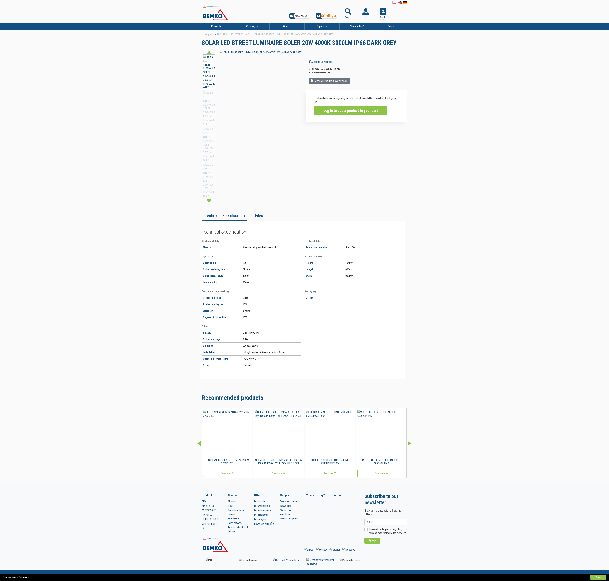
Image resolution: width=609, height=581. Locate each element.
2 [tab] (272, 480)
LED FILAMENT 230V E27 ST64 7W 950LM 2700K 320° (227, 462)
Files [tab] (259, 215)
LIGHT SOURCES (210, 519)
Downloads (285, 505)
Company (251, 26)
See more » (24, 577)
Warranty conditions (290, 501)
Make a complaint (289, 518)
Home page (207, 34)
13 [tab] (324, 480)
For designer (260, 519)
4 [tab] (282, 480)
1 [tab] (267, 480)
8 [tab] (301, 480)
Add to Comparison (323, 61)
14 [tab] (329, 480)
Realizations (234, 518)
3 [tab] (277, 480)
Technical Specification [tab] (225, 215)
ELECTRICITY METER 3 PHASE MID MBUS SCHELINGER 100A (329, 462)
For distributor (261, 514)
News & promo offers (265, 523)
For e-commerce (262, 510)
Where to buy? (357, 26)
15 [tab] (334, 480)
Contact (392, 26)
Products (216, 26)
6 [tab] (291, 480)
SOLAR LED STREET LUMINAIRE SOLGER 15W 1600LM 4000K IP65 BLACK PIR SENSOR (278, 462)
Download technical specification (330, 80)
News (231, 505)
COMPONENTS (209, 523)
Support (321, 26)
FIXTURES (222, 34)
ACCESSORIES (209, 510)
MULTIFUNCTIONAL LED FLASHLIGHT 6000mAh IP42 (381, 462)
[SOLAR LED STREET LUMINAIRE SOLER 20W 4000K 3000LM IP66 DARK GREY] (261, 52)
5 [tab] (286, 480)
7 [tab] (296, 480)
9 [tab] (305, 480)
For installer (260, 501)
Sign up (372, 540)
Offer (286, 26)
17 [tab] (343, 480)
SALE (204, 528)
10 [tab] (310, 480)
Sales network (235, 523)
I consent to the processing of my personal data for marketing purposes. (387, 531)
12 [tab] (320, 480)
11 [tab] (315, 480)
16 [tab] (339, 480)
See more (226, 473)
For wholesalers (262, 505)
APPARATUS (208, 505)
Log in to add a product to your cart (351, 110)
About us (232, 501)
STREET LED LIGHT (240, 34)
